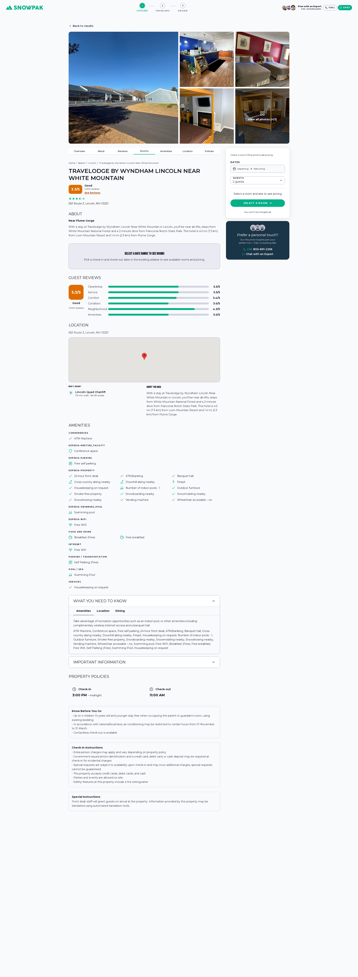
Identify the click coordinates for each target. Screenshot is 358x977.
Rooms (144, 151)
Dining (120, 611)
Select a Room (256, 203)
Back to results (83, 26)
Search (81, 163)
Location (188, 151)
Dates (235, 162)
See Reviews (92, 192)
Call (259, 249)
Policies (209, 151)
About (101, 151)
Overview (79, 151)
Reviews (123, 151)
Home (72, 163)
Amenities (166, 151)
